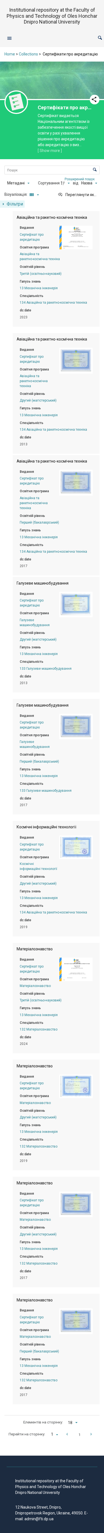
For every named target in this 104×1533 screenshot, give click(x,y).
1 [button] (79, 1434)
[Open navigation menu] (9, 38)
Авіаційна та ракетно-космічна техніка (34, 381)
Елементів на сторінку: (43, 1422)
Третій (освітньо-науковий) (41, 274)
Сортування (49, 183)
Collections (28, 54)
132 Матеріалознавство (38, 1029)
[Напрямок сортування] (66, 183)
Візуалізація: (16, 194)
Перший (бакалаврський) (39, 522)
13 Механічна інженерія (39, 288)
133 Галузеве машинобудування (46, 669)
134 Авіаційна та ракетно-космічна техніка (53, 302)
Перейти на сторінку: (27, 1434)
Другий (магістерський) (38, 400)
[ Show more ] (50, 150)
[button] (100, 37)
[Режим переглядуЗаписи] (34, 195)
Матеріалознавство (35, 986)
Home (9, 54)
